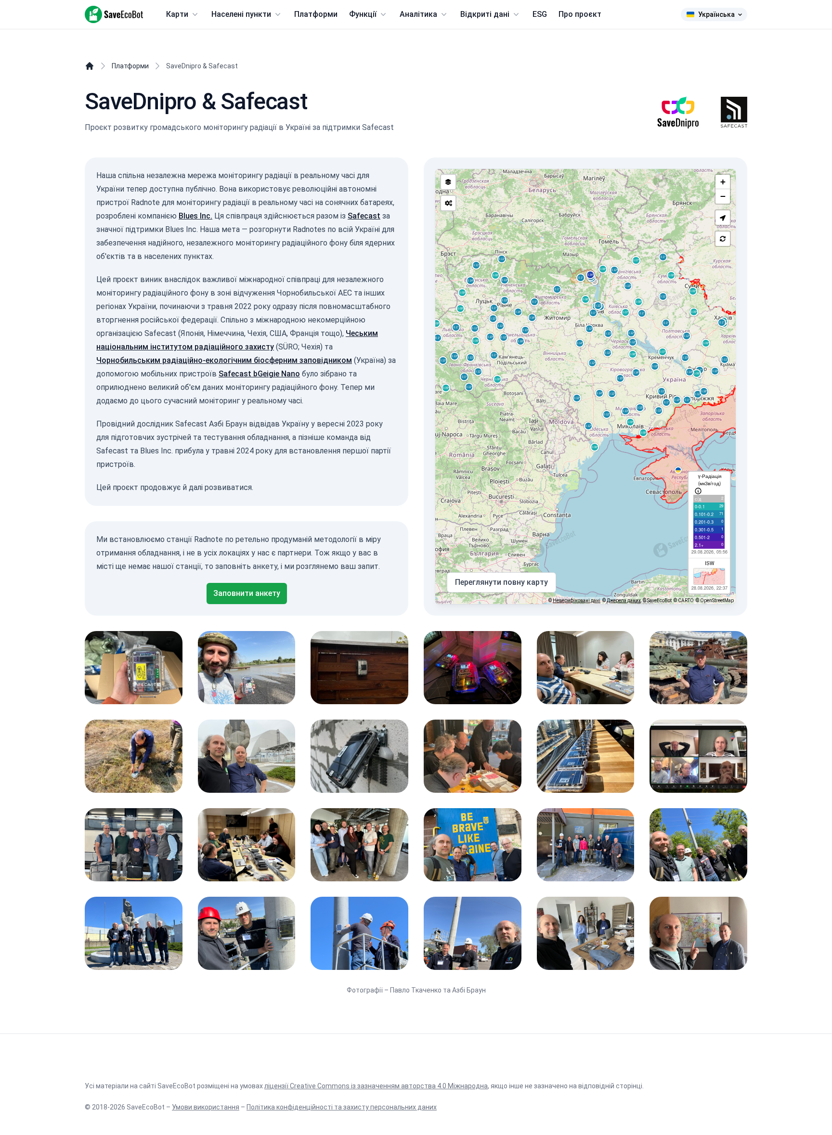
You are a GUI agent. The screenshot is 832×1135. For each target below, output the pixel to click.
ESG (540, 14)
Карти (177, 14)
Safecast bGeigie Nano (259, 373)
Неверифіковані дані (576, 600)
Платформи (316, 14)
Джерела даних (624, 600)
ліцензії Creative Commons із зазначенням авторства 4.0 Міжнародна (376, 1086)
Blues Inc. (195, 215)
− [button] (723, 196)
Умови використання (205, 1107)
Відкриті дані (484, 14)
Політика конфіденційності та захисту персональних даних (342, 1107)
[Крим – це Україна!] (679, 471)
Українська (716, 14)
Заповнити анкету (246, 593)
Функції (363, 14)
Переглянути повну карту (501, 582)
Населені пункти (241, 14)
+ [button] (723, 182)
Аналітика (418, 14)
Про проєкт (580, 14)
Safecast (364, 215)
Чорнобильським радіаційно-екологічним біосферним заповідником (224, 360)
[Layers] (448, 182)
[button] (722, 217)
